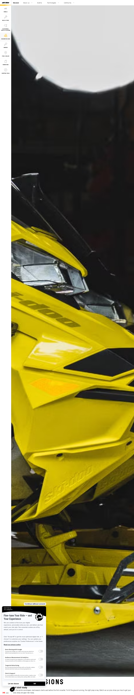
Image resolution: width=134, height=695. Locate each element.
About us (26, 3)
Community (67, 3)
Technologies (51, 3)
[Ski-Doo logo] (5, 3)
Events (39, 3)
